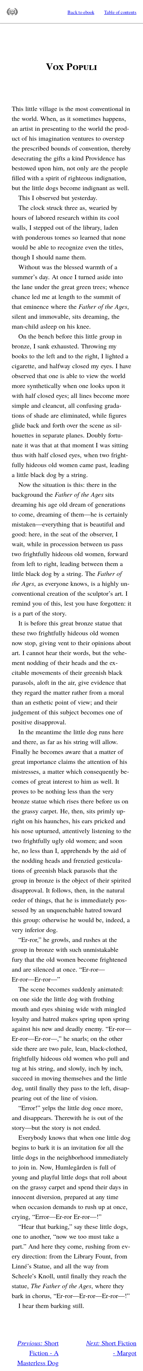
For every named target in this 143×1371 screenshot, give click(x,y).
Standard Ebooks (12, 11)
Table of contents (120, 12)
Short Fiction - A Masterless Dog (38, 1352)
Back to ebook (80, 12)
